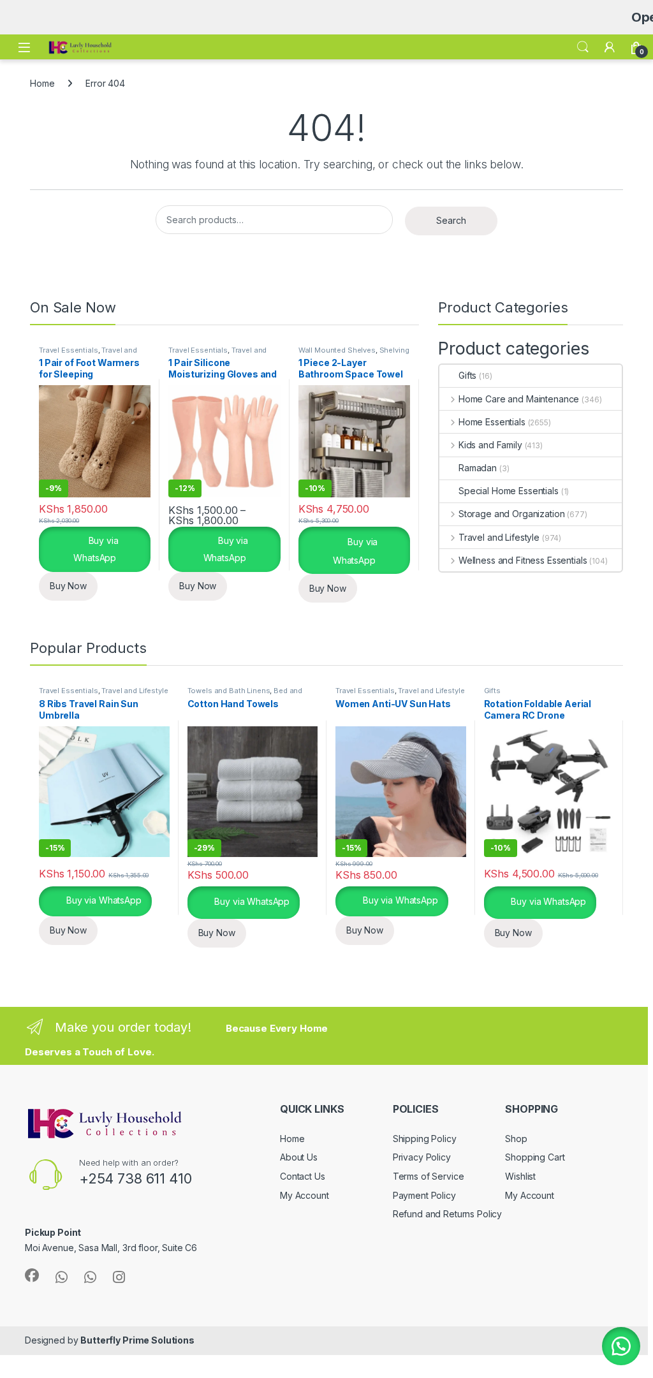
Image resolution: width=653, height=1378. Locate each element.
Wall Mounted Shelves (337, 350)
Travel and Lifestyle (499, 537)
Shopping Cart (534, 1157)
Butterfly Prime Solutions (137, 1340)
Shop (516, 1138)
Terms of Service (428, 1176)
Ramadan (478, 467)
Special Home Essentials (509, 490)
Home (42, 83)
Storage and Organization (511, 513)
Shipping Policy (425, 1138)
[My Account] (610, 47)
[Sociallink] (32, 1275)
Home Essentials (492, 421)
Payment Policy (424, 1195)
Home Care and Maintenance (519, 398)
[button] (621, 1346)
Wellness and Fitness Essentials (523, 560)
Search (583, 47)
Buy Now (68, 585)
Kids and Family (490, 444)
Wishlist (520, 1176)
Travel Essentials (68, 350)
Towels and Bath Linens (228, 690)
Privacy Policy (422, 1157)
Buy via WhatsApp (95, 549)
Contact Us (302, 1176)
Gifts (467, 375)
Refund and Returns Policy (448, 1213)
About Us (299, 1157)
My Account (304, 1195)
